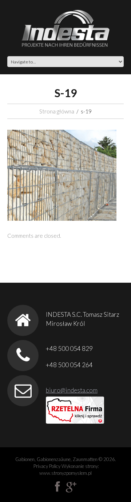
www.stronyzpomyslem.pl (65, 473)
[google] (71, 486)
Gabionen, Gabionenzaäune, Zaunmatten (56, 459)
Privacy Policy (46, 466)
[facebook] (57, 486)
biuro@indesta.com (72, 390)
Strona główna (56, 111)
